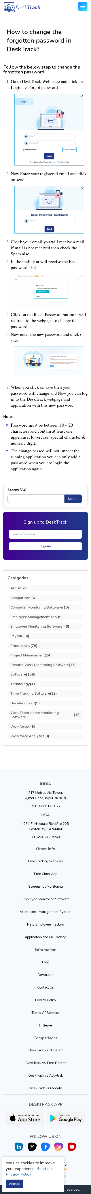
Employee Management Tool (34, 617)
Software (18, 674)
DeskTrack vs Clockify (45, 1088)
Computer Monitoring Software (36, 607)
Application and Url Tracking (45, 937)
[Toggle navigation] (82, 6)
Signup (45, 546)
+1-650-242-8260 (45, 837)
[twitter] (32, 1147)
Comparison (20, 598)
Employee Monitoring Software (36, 626)
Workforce (19, 726)
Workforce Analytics (27, 736)
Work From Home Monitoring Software (34, 715)
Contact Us (45, 987)
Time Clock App (45, 873)
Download (45, 974)
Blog (45, 962)
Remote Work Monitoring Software (39, 665)
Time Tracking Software (30, 693)
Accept (14, 1184)
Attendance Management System (45, 911)
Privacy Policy (45, 1000)
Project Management (27, 655)
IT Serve (45, 1025)
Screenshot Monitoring (45, 886)
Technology (20, 684)
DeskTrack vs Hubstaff (45, 1050)
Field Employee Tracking (45, 924)
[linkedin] (19, 1147)
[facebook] (45, 1147)
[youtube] (72, 1147)
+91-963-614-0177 (45, 806)
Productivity (20, 646)
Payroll (16, 636)
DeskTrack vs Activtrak (45, 1075)
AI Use (15, 588)
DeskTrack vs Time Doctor (46, 1062)
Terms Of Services (46, 1012)
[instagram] (58, 1147)
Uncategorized (22, 703)
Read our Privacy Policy (29, 1171)
